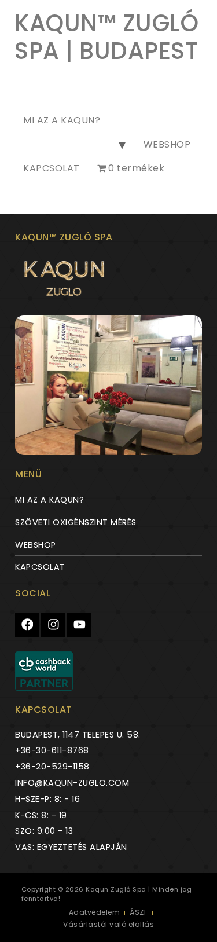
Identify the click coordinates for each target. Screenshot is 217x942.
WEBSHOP (167, 144)
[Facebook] (27, 625)
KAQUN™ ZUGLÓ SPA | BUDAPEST (106, 37)
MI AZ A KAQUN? (61, 120)
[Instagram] (53, 625)
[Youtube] (79, 625)
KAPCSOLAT (51, 168)
